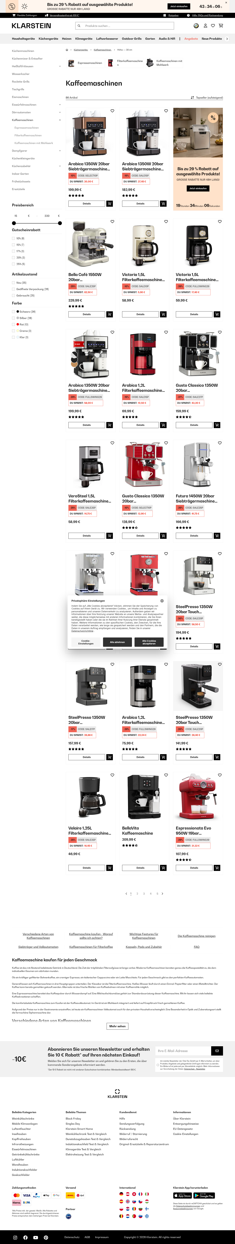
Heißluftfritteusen (22, 66)
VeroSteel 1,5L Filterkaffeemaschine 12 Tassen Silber (88, 499)
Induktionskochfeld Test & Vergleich (87, 1144)
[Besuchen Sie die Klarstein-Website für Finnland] (147, 1209)
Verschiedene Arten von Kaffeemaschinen (38, 936)
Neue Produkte (212, 38)
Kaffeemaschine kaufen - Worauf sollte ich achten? (91, 936)
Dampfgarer (19, 150)
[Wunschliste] (213, 26)
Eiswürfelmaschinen (24, 104)
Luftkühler (18, 1159)
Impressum (102, 1237)
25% (20, 264)
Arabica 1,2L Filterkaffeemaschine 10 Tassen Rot (142, 388)
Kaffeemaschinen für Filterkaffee (91, 947)
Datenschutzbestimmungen (188, 1206)
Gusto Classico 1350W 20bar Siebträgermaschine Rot (143, 499)
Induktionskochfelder (24, 1169)
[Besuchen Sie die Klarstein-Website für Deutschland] (121, 1194)
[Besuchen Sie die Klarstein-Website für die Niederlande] (128, 1216)
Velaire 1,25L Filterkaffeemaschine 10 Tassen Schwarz (88, 831)
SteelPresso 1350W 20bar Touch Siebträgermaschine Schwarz (195, 720)
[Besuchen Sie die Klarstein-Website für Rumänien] (134, 1209)
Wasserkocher (21, 74)
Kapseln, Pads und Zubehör (144, 947)
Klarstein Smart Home (79, 1128)
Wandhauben (20, 1164)
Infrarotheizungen (22, 1144)
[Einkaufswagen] (221, 26)
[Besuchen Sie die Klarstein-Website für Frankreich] (140, 1194)
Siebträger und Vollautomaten (38, 947)
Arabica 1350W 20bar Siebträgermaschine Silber (89, 388)
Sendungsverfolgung (131, 1123)
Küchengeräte (81, 49)
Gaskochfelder (21, 1174)
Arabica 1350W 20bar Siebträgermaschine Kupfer (89, 166)
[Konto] (205, 26)
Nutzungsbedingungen (183, 1209)
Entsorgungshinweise (186, 1123)
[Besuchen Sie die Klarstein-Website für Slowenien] (140, 1216)
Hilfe (122, 1118)
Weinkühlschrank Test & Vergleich (86, 1134)
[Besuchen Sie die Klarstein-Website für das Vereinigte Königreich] (128, 1201)
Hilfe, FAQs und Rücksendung (207, 15)
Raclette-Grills (20, 81)
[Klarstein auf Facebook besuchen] (25, 1237)
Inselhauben (19, 1134)
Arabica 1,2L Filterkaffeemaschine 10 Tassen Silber (142, 720)
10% (20, 238)
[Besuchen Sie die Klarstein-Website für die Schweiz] (134, 1194)
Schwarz (27, 311)
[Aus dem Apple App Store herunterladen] (182, 1195)
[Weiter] (227, 38)
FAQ (197, 947)
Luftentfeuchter (21, 1128)
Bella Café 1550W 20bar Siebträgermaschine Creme (87, 277)
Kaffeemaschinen (22, 120)
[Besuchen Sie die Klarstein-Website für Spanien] (121, 1201)
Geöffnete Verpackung (32, 289)
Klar (23, 337)
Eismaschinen (20, 97)
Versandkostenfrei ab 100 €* (64, 15)
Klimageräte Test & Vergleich (83, 1149)
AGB (87, 1237)
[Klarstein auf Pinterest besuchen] (46, 1237)
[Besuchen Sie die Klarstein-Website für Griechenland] (147, 1216)
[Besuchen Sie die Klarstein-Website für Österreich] (128, 1194)
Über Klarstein (182, 1118)
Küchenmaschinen (23, 50)
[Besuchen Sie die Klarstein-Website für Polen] (121, 1209)
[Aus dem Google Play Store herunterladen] (204, 1195)
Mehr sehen (117, 1026)
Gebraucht (25, 295)
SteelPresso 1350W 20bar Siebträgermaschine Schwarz (87, 720)
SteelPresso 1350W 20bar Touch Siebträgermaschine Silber (195, 609)
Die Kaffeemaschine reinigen (196, 936)
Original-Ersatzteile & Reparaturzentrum (144, 1144)
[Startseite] (70, 49)
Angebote (191, 38)
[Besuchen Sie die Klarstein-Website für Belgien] (121, 1216)
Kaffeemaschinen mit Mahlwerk (34, 143)
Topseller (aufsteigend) (209, 97)
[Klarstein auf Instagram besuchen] (15, 1237)
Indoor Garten (20, 173)
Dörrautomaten (21, 112)
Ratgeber (173, 15)
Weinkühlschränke (23, 1118)
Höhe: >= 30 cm (125, 49)
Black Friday (73, 1118)
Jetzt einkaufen (179, 6)
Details (87, 203)
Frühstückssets (21, 181)
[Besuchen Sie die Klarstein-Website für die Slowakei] (134, 1201)
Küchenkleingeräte (23, 158)
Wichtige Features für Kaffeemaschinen (143, 936)
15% (20, 244)
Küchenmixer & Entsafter (27, 58)
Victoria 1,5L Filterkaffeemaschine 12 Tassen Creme (142, 277)
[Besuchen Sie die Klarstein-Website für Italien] (147, 1194)
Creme (25, 330)
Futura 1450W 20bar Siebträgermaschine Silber (195, 499)
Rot (23, 324)
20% (20, 257)
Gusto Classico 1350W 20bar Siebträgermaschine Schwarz (197, 388)
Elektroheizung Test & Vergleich (85, 1154)
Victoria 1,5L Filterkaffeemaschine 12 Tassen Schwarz (196, 277)
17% (20, 251)
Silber (25, 318)
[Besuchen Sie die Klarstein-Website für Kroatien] (128, 1209)
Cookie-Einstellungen (185, 1134)
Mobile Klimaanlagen (25, 1123)
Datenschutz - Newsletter (194, 1069)
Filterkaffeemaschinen (28, 135)
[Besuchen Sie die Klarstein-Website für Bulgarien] (140, 1209)
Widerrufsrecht (128, 1139)
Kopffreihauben (21, 1139)
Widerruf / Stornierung (133, 1134)
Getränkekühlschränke (25, 1154)
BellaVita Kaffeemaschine (137, 831)
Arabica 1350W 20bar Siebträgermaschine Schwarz (142, 166)
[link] (90, 132)
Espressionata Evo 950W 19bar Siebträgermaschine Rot (195, 831)
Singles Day (73, 1123)
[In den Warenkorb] (109, 204)
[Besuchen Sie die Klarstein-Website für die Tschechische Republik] (140, 1201)
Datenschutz (71, 1237)
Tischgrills (18, 89)
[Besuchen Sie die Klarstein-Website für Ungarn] (147, 1201)
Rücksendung (127, 1128)
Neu (21, 282)
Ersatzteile (18, 189)
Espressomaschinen (27, 127)
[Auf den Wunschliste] (112, 111)
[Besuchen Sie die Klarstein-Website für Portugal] (134, 1216)
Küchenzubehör (21, 166)
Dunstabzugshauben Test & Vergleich (88, 1139)
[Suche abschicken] (79, 26)
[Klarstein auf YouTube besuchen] (35, 1237)
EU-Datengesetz (183, 1128)
